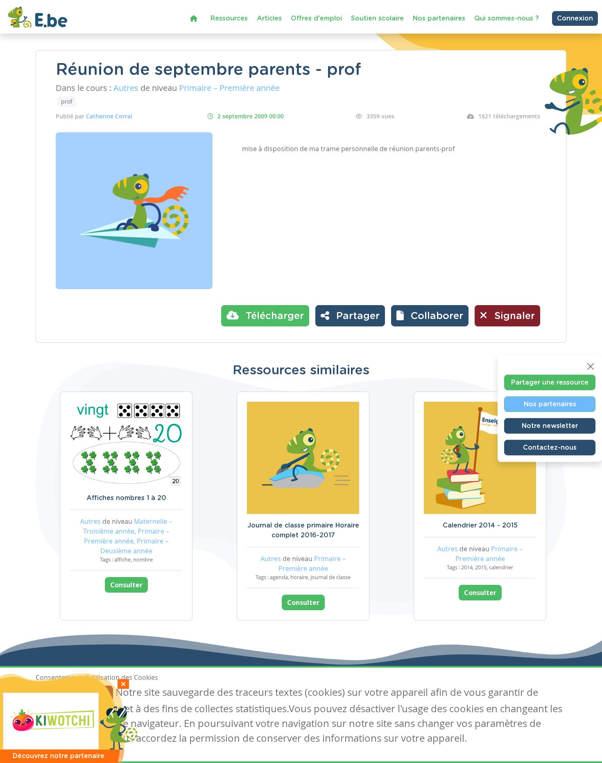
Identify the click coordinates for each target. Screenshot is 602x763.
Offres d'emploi (316, 18)
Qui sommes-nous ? (506, 18)
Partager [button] (356, 316)
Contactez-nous (550, 447)
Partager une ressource (549, 382)
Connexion (575, 18)
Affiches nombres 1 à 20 (126, 498)
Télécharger (273, 316)
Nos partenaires (439, 18)
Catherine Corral (109, 116)
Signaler (513, 316)
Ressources (229, 18)
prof (66, 101)
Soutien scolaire (377, 18)
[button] (429, 315)
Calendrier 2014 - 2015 (480, 525)
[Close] (590, 366)
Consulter (126, 584)
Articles (269, 18)
